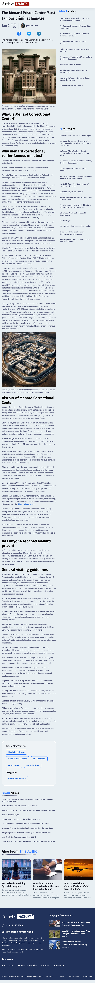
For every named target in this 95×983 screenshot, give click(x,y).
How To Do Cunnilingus (10, 815)
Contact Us (58, 965)
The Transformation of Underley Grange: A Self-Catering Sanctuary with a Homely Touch (27, 800)
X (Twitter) (61, 976)
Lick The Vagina (65, 221)
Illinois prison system (26, 504)
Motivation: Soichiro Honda (70, 65)
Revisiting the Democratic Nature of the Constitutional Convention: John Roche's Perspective (75, 143)
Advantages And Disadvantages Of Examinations (73, 214)
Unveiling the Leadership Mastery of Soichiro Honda (73, 71)
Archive (45, 965)
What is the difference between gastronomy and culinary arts (72, 233)
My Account (8, 965)
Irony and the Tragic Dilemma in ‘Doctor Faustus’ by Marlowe (75, 79)
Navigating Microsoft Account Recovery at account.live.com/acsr (26, 833)
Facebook (49, 976)
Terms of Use (74, 976)
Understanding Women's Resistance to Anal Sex (20, 806)
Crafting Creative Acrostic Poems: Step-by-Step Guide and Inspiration (75, 19)
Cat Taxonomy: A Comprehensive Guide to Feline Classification (25, 824)
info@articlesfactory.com (19, 931)
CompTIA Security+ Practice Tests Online (75, 226)
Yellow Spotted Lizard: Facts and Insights (75, 136)
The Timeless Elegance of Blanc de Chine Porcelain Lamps (75, 27)
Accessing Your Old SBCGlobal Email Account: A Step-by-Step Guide (27, 828)
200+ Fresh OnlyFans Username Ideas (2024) (19, 837)
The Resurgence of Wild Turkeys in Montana (73, 43)
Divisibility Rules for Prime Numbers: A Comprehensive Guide (74, 35)
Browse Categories (27, 965)
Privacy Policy (88, 976)
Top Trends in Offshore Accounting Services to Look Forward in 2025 (28, 842)
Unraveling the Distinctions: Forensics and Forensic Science (76, 198)
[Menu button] (91, 4)
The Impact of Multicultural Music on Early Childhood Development (76, 58)
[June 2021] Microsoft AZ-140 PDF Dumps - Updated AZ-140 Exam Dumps (76, 177)
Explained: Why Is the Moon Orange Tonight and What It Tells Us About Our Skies (74, 153)
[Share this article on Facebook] (19, 34)
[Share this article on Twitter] (29, 34)
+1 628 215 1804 (14, 925)
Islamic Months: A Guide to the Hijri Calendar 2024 (21, 819)
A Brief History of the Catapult (71, 86)
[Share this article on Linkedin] (39, 34)
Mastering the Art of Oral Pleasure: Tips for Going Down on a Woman (28, 810)
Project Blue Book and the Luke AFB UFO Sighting (75, 50)
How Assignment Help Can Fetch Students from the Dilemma (75, 241)
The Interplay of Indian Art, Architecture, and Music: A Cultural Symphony (75, 206)
